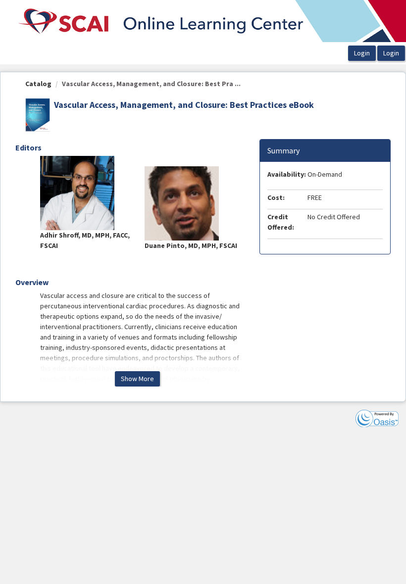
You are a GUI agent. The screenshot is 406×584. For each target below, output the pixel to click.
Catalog (38, 83)
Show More (137, 378)
